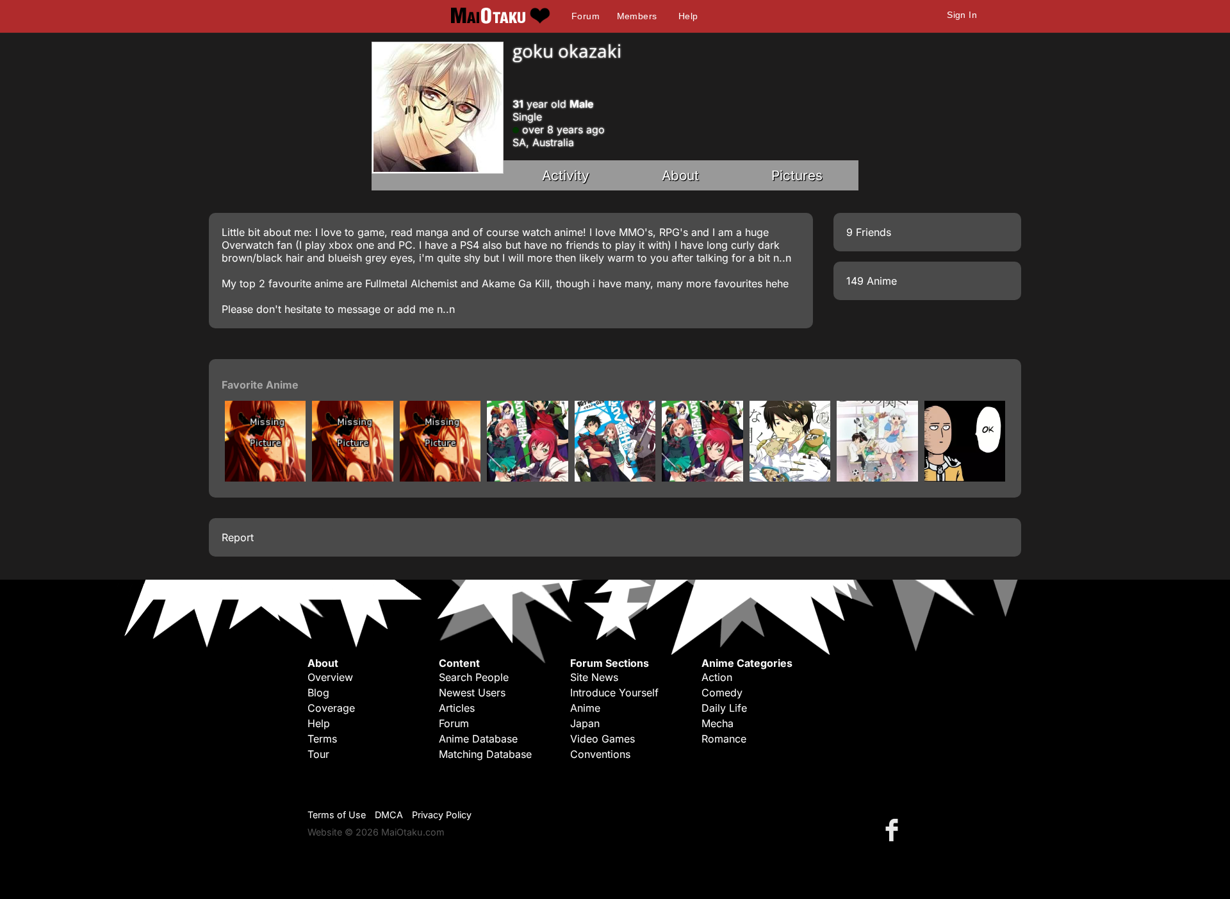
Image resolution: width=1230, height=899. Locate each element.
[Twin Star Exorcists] (352, 477)
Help (688, 16)
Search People (474, 677)
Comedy (721, 692)
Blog (318, 692)
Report (238, 537)
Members (637, 16)
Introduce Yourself (614, 692)
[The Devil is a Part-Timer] (615, 477)
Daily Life (724, 708)
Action (716, 677)
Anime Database (478, 738)
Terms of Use (337, 814)
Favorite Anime (260, 384)
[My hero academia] (440, 477)
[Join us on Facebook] (894, 829)
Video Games (602, 738)
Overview (330, 677)
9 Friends (868, 232)
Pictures (797, 175)
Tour (318, 754)
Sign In (962, 15)
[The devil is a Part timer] (527, 477)
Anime (585, 708)
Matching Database (485, 754)
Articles (457, 708)
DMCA (389, 814)
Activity (565, 175)
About (680, 175)
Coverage (331, 708)
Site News (594, 677)
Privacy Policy (442, 814)
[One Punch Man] (964, 477)
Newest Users (472, 692)
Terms (322, 738)
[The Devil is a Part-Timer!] (702, 477)
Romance (723, 738)
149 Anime (871, 280)
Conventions (600, 754)
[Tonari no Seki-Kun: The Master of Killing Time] (790, 477)
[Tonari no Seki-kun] (877, 477)
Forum (585, 16)
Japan (585, 723)
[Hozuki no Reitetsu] (265, 477)
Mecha (717, 723)
